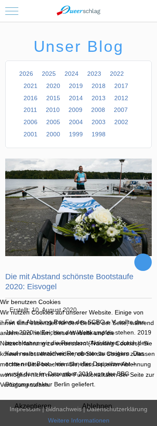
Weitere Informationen (78, 420)
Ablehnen (97, 406)
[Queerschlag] (78, 11)
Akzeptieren (32, 406)
